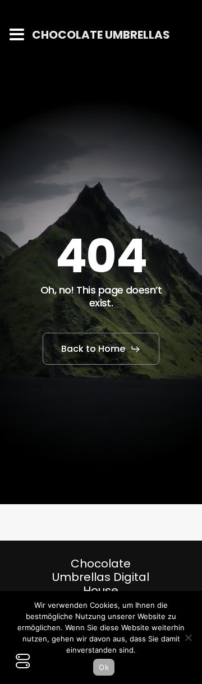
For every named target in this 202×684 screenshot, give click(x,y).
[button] (101, 349)
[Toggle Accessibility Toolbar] (23, 661)
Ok (104, 667)
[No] (188, 637)
